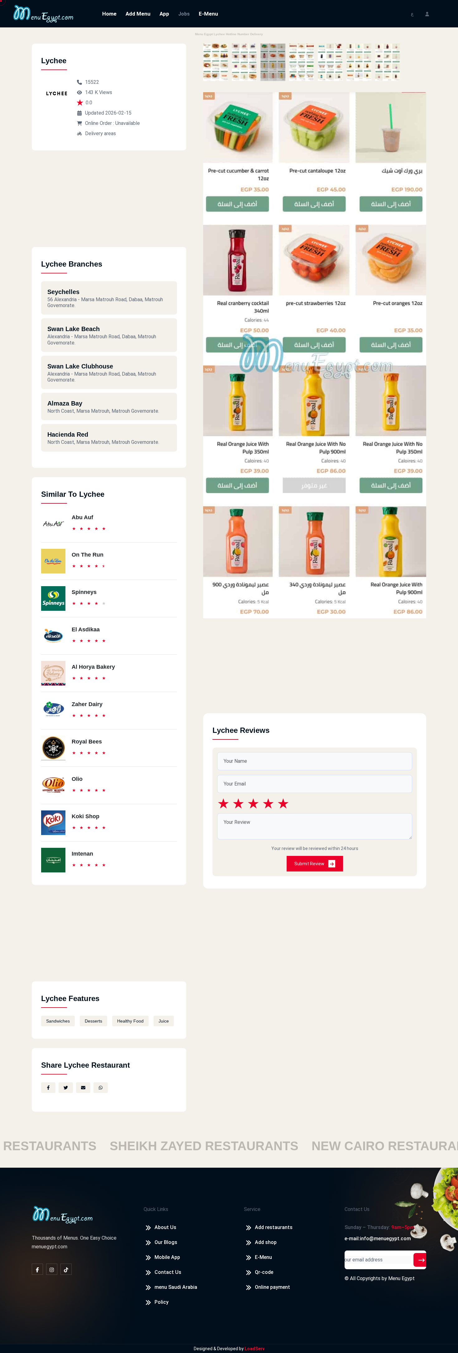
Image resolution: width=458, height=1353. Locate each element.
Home (109, 14)
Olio (77, 779)
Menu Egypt (401, 1278)
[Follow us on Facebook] (37, 1269)
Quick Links (156, 1209)
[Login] (427, 14)
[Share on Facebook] (48, 1087)
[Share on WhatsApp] (100, 1087)
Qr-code (264, 1272)
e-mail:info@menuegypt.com (378, 1238)
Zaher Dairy (87, 704)
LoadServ (255, 1348)
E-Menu (208, 14)
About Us (165, 1227)
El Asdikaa (86, 629)
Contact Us (168, 1272)
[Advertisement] (109, 203)
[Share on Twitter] (66, 1087)
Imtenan (82, 854)
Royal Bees (87, 741)
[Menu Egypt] (43, 13)
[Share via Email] (83, 1087)
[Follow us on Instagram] (51, 1269)
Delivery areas (100, 133)
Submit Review (309, 863)
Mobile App (167, 1257)
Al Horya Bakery (93, 667)
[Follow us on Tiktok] (66, 1269)
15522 (92, 82)
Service (252, 1209)
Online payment (272, 1287)
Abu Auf (82, 517)
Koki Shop (85, 816)
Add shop (266, 1242)
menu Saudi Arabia (176, 1287)
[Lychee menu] (215, 62)
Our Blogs (166, 1242)
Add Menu (138, 14)
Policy (162, 1302)
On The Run (87, 555)
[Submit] (421, 1260)
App (164, 14)
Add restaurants (274, 1227)
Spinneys (84, 592)
